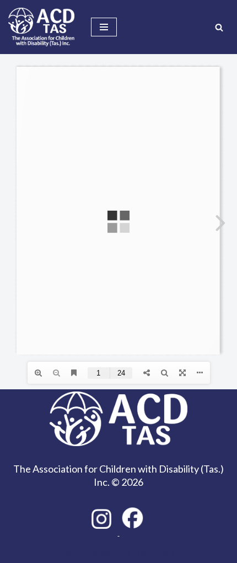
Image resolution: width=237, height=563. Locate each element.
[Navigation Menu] (104, 27)
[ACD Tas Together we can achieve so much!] (41, 27)
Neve (72, 552)
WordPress (154, 552)
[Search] (219, 27)
